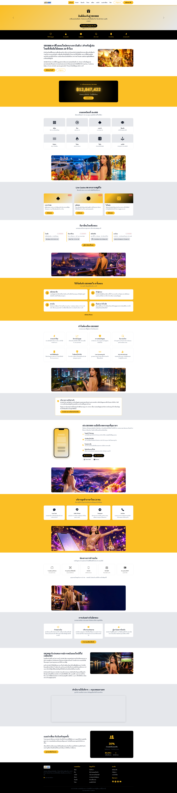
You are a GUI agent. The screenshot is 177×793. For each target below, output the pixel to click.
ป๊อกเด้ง (82, 2)
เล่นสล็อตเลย (88, 98)
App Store (88, 455)
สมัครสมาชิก (128, 2)
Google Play (99, 455)
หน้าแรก (71, 2)
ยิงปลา (77, 2)
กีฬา (111, 2)
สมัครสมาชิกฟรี (49, 70)
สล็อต (92, 2)
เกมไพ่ (97, 2)
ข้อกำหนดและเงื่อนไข (93, 772)
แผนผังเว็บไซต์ (92, 782)
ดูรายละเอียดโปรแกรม (51, 752)
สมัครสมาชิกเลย (89, 314)
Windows (97, 459)
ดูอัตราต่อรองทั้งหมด (88, 245)
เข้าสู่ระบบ (118, 2)
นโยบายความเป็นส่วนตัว (94, 774)
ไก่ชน (87, 2)
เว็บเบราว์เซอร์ (88, 459)
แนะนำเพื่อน (104, 2)
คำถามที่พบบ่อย (92, 779)
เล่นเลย (54, 125)
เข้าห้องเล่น (49, 213)
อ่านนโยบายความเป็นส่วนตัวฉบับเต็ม (70, 411)
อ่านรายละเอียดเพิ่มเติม (88, 642)
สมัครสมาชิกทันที (85, 790)
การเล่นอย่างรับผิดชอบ (94, 777)
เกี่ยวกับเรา (91, 769)
